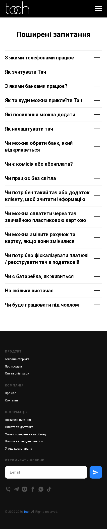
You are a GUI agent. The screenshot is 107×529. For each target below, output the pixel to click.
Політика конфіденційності (24, 441)
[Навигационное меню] (98, 8)
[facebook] (33, 489)
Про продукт (13, 366)
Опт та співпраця (17, 373)
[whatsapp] (41, 489)
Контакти (11, 400)
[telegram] (16, 489)
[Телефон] (8, 489)
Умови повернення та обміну (25, 434)
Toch (27, 512)
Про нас (10, 393)
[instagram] (24, 489)
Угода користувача (18, 448)
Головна (11, 359)
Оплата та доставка (19, 427)
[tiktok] (49, 489)
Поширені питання (18, 420)
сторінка (23, 359)
